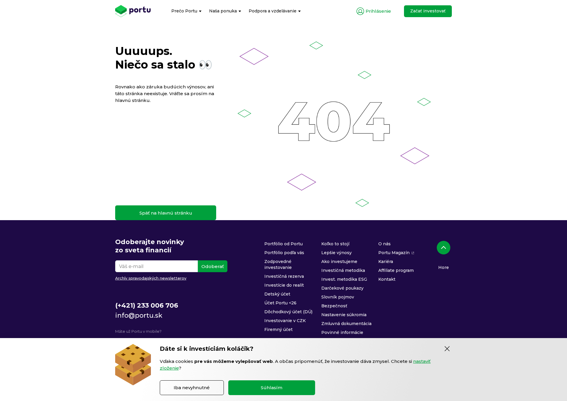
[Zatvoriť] (447, 348)
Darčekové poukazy (342, 288)
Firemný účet (278, 329)
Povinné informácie (342, 332)
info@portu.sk (138, 315)
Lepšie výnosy (336, 252)
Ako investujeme (339, 261)
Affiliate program (396, 270)
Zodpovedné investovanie (278, 264)
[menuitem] (186, 11)
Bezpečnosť (334, 306)
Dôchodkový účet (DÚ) (288, 311)
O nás (384, 243)
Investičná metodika (343, 270)
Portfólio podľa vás (284, 252)
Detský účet (277, 294)
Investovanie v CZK (285, 320)
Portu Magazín (394, 252)
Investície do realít (284, 285)
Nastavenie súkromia (343, 314)
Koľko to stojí (335, 243)
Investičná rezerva (284, 276)
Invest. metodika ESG (344, 279)
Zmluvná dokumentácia (346, 323)
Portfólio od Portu (283, 243)
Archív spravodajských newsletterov (150, 278)
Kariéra (385, 261)
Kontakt (386, 279)
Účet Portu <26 (280, 303)
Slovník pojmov (337, 297)
